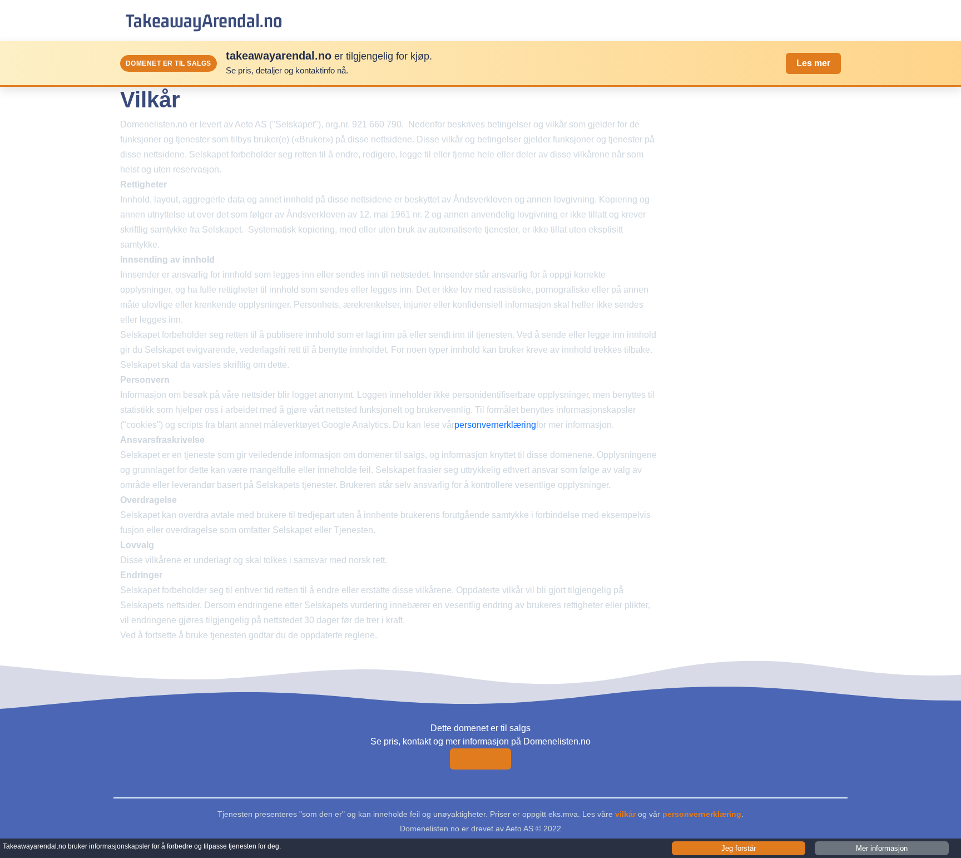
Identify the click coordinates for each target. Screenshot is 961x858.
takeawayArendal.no (204, 20)
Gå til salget (480, 758)
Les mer (813, 63)
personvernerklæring (495, 425)
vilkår (625, 814)
